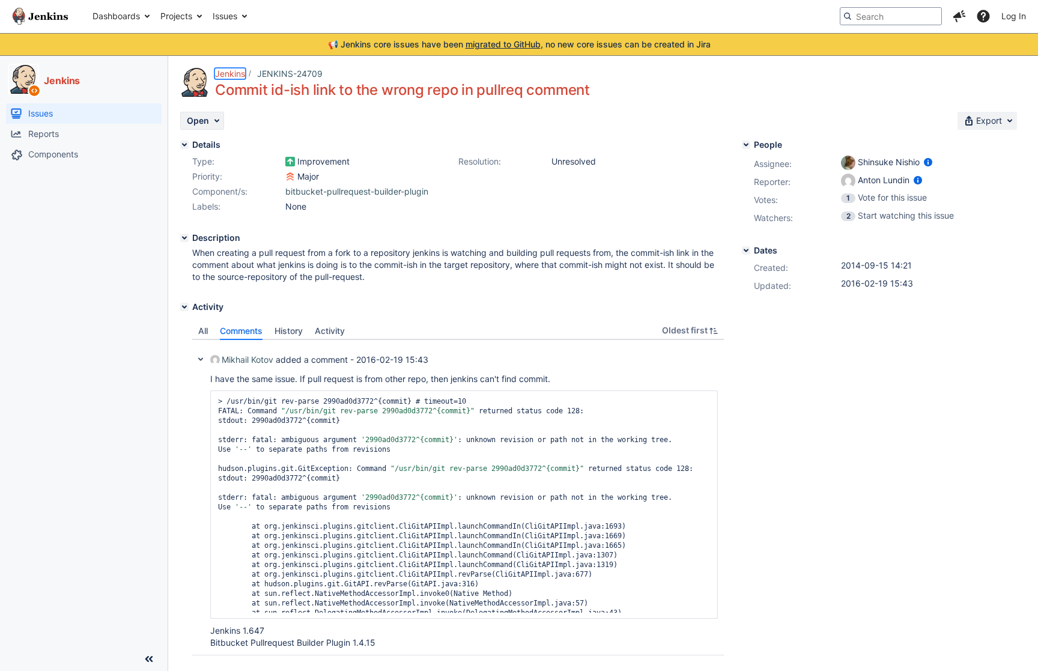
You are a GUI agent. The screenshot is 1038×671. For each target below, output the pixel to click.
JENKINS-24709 (290, 73)
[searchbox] (890, 16)
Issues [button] (225, 16)
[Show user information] (928, 162)
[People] (746, 145)
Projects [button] (176, 16)
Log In (1013, 16)
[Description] (184, 238)
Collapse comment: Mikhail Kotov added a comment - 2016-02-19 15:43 (200, 359)
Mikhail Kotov (247, 359)
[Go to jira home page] (40, 16)
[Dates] (746, 250)
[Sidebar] (149, 659)
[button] (959, 16)
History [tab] (289, 331)
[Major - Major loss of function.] (290, 176)
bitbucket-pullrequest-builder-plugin (356, 191)
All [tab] (203, 331)
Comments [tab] (241, 331)
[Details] (184, 145)
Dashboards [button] (116, 16)
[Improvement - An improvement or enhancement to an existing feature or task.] (290, 161)
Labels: (206, 206)
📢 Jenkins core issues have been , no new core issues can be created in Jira (519, 44)
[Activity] (184, 307)
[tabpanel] (458, 497)
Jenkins (230, 73)
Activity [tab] (330, 331)
